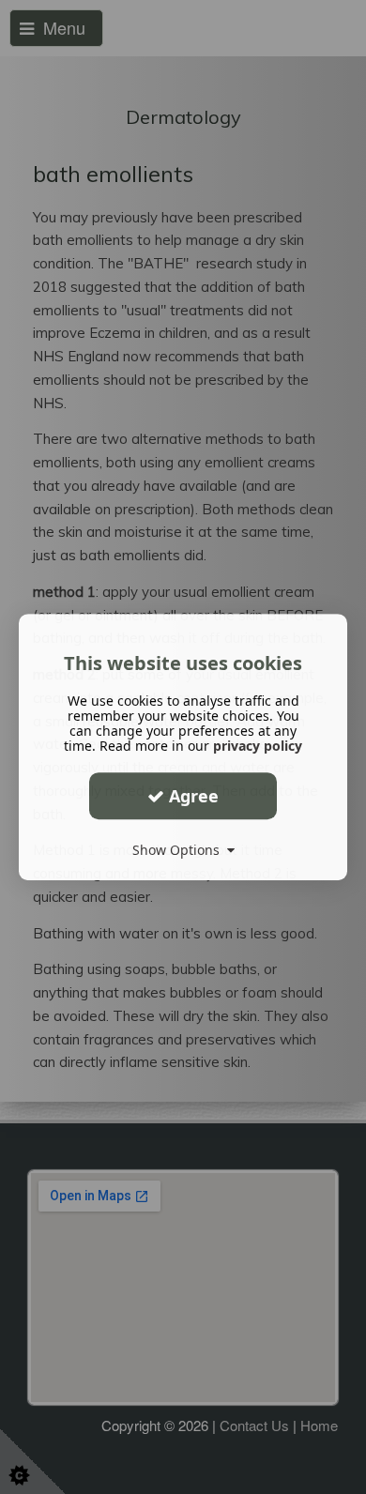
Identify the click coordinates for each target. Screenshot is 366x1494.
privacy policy (257, 746)
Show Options (179, 850)
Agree (191, 796)
